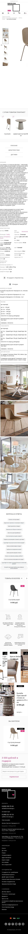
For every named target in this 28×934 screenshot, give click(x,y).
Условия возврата (6, 855)
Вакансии (4, 909)
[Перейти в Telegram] (19, 924)
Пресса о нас (5, 898)
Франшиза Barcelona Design (9, 884)
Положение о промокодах (8, 894)
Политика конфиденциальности (10, 904)
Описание (14, 145)
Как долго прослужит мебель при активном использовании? (14, 568)
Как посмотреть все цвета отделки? (14, 536)
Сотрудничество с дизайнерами (10, 872)
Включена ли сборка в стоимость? (14, 529)
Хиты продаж (5, 862)
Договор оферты (6, 891)
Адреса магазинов (6, 857)
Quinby (8, 234)
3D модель (15, 284)
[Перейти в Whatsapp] (9, 924)
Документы (5, 896)
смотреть (5, 677)
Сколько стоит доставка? (14, 519)
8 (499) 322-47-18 (8, 815)
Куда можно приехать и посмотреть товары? (14, 522)
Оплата (4, 848)
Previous (1, 45)
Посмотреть (25, 231)
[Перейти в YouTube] (16, 924)
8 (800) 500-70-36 (14, 1)
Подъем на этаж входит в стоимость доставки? (14, 539)
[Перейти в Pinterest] (12, 924)
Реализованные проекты (8, 874)
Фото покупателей (6, 864)
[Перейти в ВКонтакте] (5, 924)
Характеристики (14, 150)
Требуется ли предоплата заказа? (14, 549)
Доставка (14, 154)
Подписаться (14, 777)
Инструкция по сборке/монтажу (15, 278)
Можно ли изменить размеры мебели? (14, 556)
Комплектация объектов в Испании (11, 879)
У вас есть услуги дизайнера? (14, 532)
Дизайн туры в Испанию (8, 877)
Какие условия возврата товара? (14, 546)
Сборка (4, 853)
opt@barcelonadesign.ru (8, 816)
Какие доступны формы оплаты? (14, 552)
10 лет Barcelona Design (8, 907)
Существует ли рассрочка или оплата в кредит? (14, 542)
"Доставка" (4, 320)
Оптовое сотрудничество (8, 881)
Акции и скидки (5, 860)
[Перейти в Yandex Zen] (23, 924)
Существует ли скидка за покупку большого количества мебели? (14, 563)
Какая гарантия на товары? (14, 526)
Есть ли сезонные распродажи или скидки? (14, 559)
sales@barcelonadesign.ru (8, 808)
